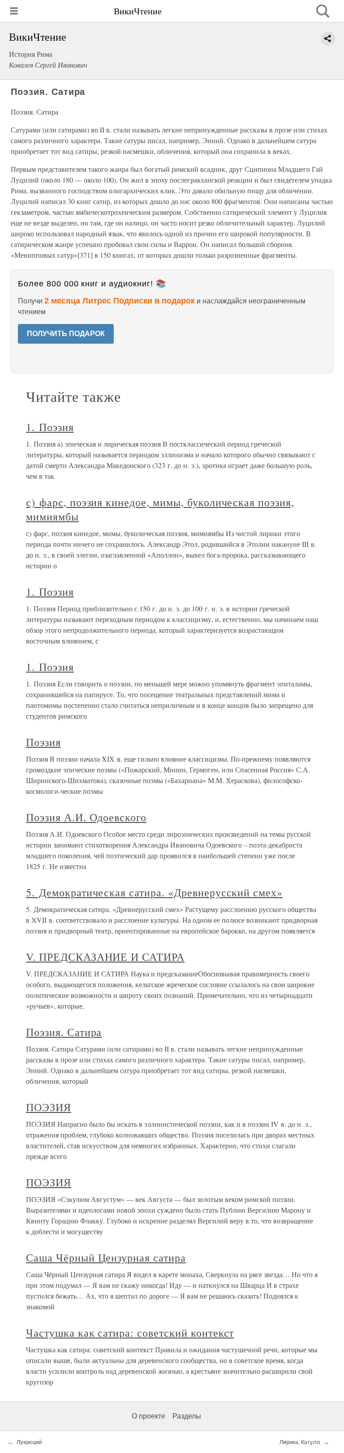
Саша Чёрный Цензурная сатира (106, 1257)
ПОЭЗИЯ (48, 1107)
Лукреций (29, 1442)
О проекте (148, 1416)
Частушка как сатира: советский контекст (130, 1332)
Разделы (186, 1416)
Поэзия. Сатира (64, 1032)
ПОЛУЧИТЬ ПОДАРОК (66, 333)
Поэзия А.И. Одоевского (86, 817)
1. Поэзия (50, 427)
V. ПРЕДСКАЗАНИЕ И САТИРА (105, 957)
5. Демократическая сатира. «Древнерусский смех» (154, 892)
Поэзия (43, 742)
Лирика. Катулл (300, 1442)
